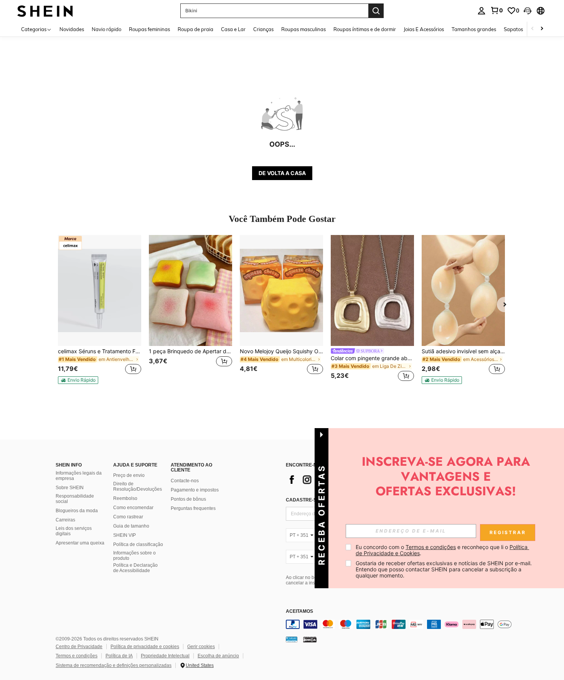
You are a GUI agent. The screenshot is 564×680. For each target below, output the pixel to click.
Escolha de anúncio (218, 655)
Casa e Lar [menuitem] (233, 29)
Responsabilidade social (75, 498)
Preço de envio (129, 475)
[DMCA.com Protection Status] (310, 639)
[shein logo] (45, 10)
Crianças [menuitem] (263, 29)
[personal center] (481, 10)
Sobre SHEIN (70, 487)
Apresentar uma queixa (80, 543)
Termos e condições (76, 655)
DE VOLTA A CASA (282, 173)
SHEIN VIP (124, 535)
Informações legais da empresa (79, 475)
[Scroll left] (532, 29)
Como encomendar (133, 507)
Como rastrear (128, 517)
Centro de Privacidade (79, 646)
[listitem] (99, 309)
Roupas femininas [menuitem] (149, 29)
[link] (496, 10)
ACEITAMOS (299, 611)
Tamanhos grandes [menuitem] (474, 29)
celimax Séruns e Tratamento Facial (99, 351)
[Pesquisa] (376, 10)
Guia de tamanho (131, 526)
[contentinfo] (401, 624)
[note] (78, 380)
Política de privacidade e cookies (144, 646)
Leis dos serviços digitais (74, 531)
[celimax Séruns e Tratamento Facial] (99, 290)
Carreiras (65, 520)
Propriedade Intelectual (165, 655)
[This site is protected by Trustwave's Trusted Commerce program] (291, 639)
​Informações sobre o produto (134, 555)
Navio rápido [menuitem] (106, 29)
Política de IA (119, 655)
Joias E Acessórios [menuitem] (424, 29)
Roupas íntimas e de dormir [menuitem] (364, 29)
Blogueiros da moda (77, 510)
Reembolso (125, 498)
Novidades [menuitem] (71, 29)
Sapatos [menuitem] (513, 29)
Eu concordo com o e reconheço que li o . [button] (442, 550)
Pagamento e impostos (195, 490)
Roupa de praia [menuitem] (195, 29)
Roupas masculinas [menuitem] (303, 29)
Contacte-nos (185, 480)
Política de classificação (138, 544)
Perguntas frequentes (193, 508)
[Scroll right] (541, 29)
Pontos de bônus (188, 499)
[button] (527, 10)
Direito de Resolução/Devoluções (137, 486)
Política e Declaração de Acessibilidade (135, 568)
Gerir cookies (201, 646)
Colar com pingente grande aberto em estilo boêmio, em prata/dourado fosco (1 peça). (372, 358)
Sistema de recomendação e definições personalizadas (114, 665)
